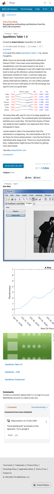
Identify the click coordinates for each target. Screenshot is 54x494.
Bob (4, 53)
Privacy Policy (32, 465)
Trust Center (8, 465)
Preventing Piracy (10, 469)
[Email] (37, 177)
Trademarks (20, 465)
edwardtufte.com (18, 150)
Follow (46, 168)
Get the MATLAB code (13, 166)
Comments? (8, 154)
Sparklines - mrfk (12, 372)
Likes (33, 46)
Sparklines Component (15, 379)
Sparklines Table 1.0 (15, 36)
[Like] (37, 168)
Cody (37, 9)
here (33, 395)
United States (42, 485)
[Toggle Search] (45, 3)
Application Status (26, 469)
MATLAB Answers (9, 9)
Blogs (12, 3)
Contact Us (7, 473)
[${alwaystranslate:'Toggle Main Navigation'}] (50, 3)
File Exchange (26, 9)
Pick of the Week (10, 22)
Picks (12, 173)
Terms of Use (41, 469)
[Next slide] (49, 9)
